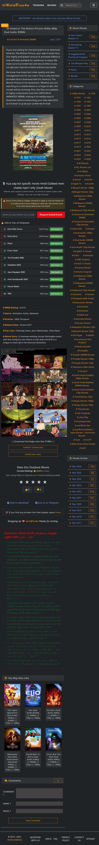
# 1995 (87, 101)
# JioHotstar (82, 310)
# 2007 (77, 122)
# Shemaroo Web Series (82, 367)
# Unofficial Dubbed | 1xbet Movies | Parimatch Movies (82, 432)
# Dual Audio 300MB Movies (83, 241)
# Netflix (90, 335)
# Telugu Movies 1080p (82, 400)
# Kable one (82, 314)
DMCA (48, 838)
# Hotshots (76, 294)
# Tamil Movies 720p (82, 396)
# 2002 (87, 109)
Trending (38, 5)
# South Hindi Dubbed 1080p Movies (83, 377)
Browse (51, 5)
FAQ (55, 838)
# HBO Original (82, 259)
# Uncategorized (82, 421)
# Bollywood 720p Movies (82, 210)
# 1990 (92, 93)
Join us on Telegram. (48, 502)
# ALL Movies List (82, 167)
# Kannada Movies (82, 318)
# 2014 (87, 134)
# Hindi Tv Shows (82, 263)
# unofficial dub (82, 425)
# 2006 (87, 118)
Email (7, 811)
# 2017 (77, 142)
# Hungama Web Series (82, 298)
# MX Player (77, 335)
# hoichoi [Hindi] (82, 267)
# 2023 (77, 155)
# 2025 (77, 159)
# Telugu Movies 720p (82, 405)
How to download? (19, 502)
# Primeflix (82, 350)
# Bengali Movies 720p (82, 191)
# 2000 (77, 109)
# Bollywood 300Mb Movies (83, 205)
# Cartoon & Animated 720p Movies (83, 223)
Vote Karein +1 (56, 229)
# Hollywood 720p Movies (82, 290)
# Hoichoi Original (82, 271)
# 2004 (87, 114)
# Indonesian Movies (82, 302)
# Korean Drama (82, 323)
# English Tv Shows (82, 251)
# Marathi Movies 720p (82, 331)
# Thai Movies (83, 409)
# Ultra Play (82, 417)
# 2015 (77, 138)
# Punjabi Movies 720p (82, 363)
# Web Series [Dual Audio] (82, 443)
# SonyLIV (82, 371)
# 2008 (87, 122)
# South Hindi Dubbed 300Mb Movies (83, 384)
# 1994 (77, 101)
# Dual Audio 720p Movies (83, 247)
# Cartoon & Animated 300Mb (21, 39)
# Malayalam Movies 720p (82, 327)
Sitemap (90, 838)
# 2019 (77, 146)
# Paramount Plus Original (83, 341)
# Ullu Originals (82, 413)
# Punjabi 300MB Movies (82, 354)
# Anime (76, 179)
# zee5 (82, 448)
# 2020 (87, 146)
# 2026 (87, 159)
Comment (8, 793)
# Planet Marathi (82, 346)
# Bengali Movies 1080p (82, 187)
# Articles (89, 183)
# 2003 (77, 114)
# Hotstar (90, 294)
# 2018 (87, 142)
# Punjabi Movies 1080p (82, 358)
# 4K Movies (82, 163)
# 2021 (77, 150)
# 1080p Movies (77, 93)
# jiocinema (82, 306)
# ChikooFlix (76, 228)
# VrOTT (87, 439)
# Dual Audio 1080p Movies (83, 234)
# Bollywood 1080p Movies (82, 197)
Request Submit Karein (51, 215)
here (58, 512)
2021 (4, 25)
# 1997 (77, 105)
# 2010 (87, 126)
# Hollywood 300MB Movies (83, 285)
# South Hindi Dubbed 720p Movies (83, 391)
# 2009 (77, 126)
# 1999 (87, 105)
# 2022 (87, 150)
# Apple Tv (76, 183)
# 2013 (77, 134)
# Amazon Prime (82, 175)
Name (7, 803)
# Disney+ (90, 228)
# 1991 (77, 97)
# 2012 (87, 130)
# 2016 (87, 138)
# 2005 (77, 118)
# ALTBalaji (82, 171)
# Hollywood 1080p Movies (83, 277)
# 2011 (77, 130)
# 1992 (87, 97)
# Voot (76, 439)
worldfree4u (32, 521)
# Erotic (75, 255)
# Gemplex (88, 255)
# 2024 (87, 155)
